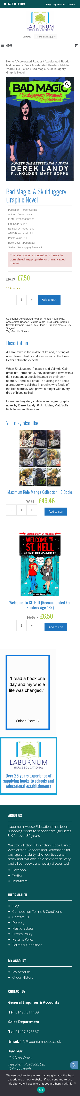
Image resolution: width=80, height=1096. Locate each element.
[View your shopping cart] (77, 45)
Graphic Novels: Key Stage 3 (31, 325)
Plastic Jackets (22, 928)
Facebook (19, 870)
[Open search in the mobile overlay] (72, 1065)
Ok (41, 1089)
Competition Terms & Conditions (37, 911)
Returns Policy (22, 939)
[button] (67, 84)
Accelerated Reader (29, 61)
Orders (71, 4)
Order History (22, 977)
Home (10, 61)
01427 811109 (14, 4)
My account (59, 4)
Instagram (19, 881)
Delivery (18, 922)
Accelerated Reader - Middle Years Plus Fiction (32, 322)
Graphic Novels (20, 331)
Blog (48, 4)
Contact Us (20, 917)
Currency (27, 37)
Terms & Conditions (27, 944)
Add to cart (49, 299)
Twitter (17, 875)
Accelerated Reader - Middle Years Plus (41, 318)
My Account (21, 971)
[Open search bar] (74, 1065)
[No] (75, 1083)
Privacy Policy (22, 933)
